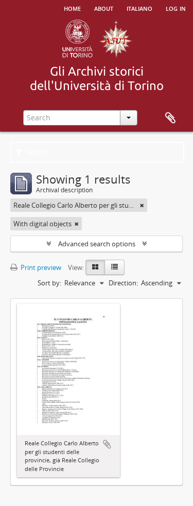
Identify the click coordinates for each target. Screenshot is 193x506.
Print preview (40, 267)
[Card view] (95, 267)
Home (72, 7)
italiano (139, 7)
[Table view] (114, 267)
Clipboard (170, 118)
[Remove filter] (142, 205)
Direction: (123, 282)
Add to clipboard (107, 444)
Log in (176, 7)
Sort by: (49, 282)
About (103, 7)
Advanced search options (97, 243)
